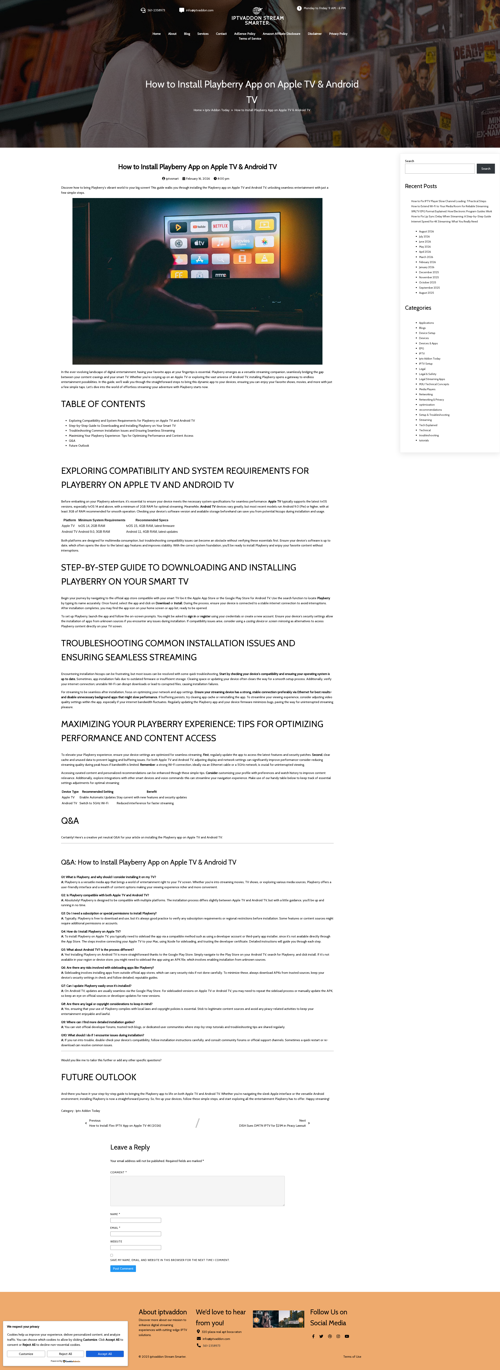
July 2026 (424, 236)
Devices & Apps (428, 343)
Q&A (72, 441)
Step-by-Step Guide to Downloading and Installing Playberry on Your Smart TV (122, 426)
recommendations (430, 409)
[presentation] (256, 1319)
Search (409, 161)
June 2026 (425, 241)
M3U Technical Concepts (434, 384)
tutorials (424, 440)
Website (116, 1241)
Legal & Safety (427, 374)
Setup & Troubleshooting (434, 415)
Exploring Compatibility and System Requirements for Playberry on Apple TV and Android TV (132, 420)
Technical (425, 430)
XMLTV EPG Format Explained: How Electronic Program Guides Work (451, 211)
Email (115, 1227)
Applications (426, 323)
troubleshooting (429, 435)
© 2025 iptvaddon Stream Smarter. (162, 1356)
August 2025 (426, 293)
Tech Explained (428, 425)
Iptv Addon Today (217, 110)
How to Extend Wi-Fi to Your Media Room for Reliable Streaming (449, 206)
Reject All (65, 1354)
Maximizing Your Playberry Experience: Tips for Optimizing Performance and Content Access (131, 435)
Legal (422, 369)
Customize (26, 1354)
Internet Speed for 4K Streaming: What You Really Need (444, 221)
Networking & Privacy (431, 399)
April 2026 (425, 251)
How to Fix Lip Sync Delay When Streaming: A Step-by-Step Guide (451, 216)
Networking (426, 394)
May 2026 (425, 246)
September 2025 (429, 287)
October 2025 (427, 282)
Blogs (422, 328)
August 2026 (426, 231)
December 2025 (429, 272)
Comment (118, 1172)
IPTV (422, 353)
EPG (421, 348)
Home (198, 110)
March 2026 (426, 257)
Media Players (427, 389)
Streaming (425, 420)
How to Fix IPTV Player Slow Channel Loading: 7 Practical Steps (448, 201)
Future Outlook (79, 445)
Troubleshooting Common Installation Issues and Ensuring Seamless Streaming (122, 430)
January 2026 (426, 267)
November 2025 (429, 277)
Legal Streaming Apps (432, 379)
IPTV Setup (426, 363)
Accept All (105, 1354)
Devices (424, 338)
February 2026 (427, 262)
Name (115, 1214)
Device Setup (427, 333)
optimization (427, 404)
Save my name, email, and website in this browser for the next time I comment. (170, 1260)
